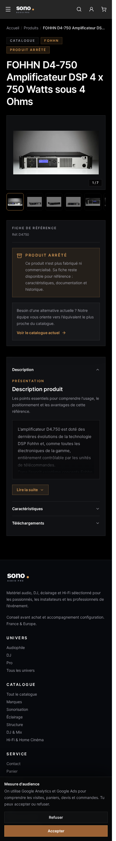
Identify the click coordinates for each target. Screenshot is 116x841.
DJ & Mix (14, 732)
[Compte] (91, 9)
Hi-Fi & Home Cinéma (25, 739)
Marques (14, 701)
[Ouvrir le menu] (8, 9)
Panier (12, 771)
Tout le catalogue (21, 694)
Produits (31, 27)
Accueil (12, 27)
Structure (14, 724)
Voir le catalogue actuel (38, 332)
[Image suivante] (96, 152)
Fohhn (51, 41)
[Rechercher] (79, 9)
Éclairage (14, 717)
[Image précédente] (15, 152)
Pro (9, 662)
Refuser (56, 817)
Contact (13, 763)
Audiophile (15, 647)
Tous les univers (20, 670)
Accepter (56, 831)
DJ (8, 655)
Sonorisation (17, 709)
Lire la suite (27, 489)
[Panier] (104, 9)
